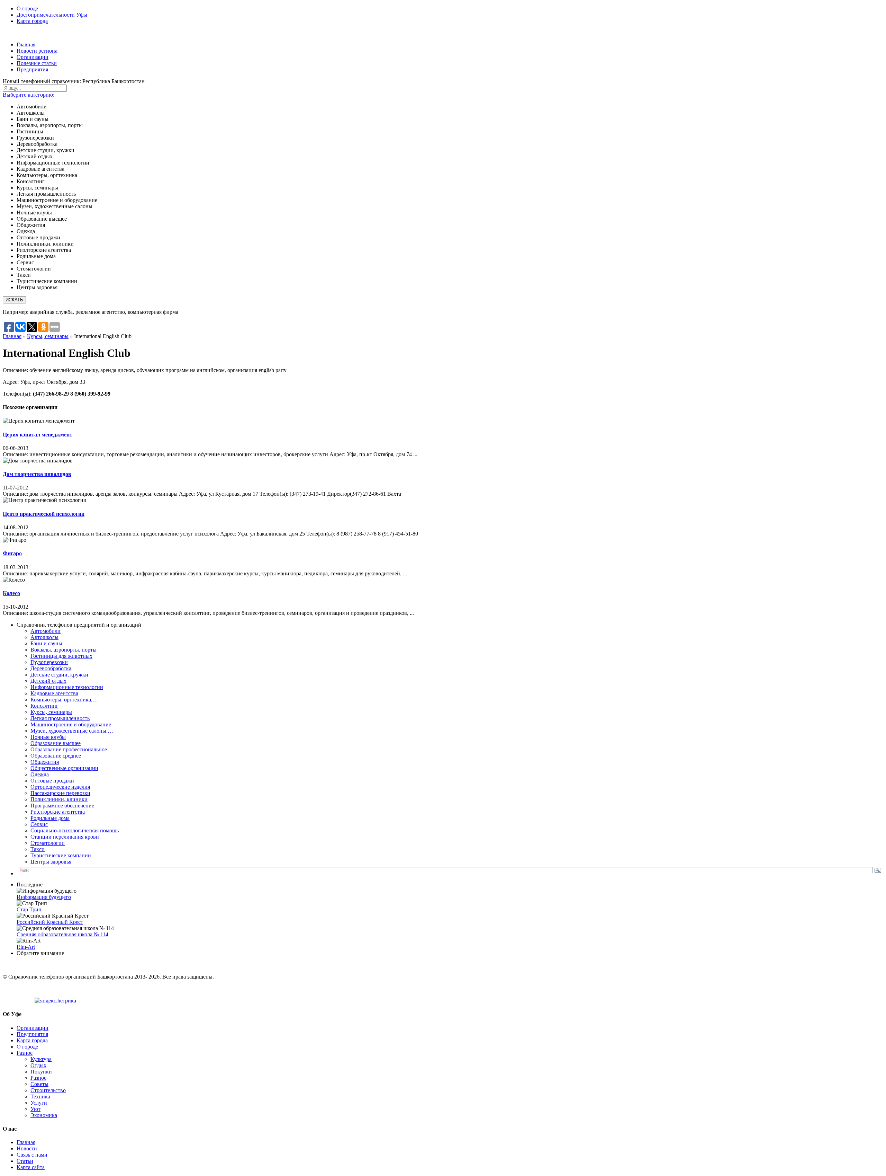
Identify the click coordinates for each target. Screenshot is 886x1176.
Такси (37, 849)
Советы (39, 1084)
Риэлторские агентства (57, 812)
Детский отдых (48, 681)
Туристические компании (60, 855)
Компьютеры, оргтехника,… (64, 699)
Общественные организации (64, 768)
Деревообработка (50, 668)
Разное (25, 1053)
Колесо (11, 593)
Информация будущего (44, 897)
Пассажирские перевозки (60, 793)
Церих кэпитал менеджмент (37, 434)
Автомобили (45, 631)
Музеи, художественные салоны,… (71, 731)
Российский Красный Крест (50, 922)
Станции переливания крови (64, 837)
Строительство (48, 1090)
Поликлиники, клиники (59, 799)
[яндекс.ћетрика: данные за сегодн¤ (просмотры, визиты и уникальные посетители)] (55, 1001)
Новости (27, 1148)
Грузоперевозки (49, 662)
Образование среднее (55, 756)
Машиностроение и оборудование (70, 724)
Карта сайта (31, 1167)
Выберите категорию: (28, 95)
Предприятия (32, 69)
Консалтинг (44, 706)
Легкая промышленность (60, 718)
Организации (32, 57)
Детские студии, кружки (59, 675)
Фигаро (12, 553)
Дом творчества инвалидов (37, 474)
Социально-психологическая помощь (74, 830)
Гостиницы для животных (61, 656)
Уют (35, 1109)
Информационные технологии (66, 687)
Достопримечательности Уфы (52, 15)
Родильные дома (50, 818)
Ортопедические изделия (60, 787)
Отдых (38, 1065)
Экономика (43, 1115)
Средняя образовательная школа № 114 (62, 934)
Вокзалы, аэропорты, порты (63, 650)
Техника (40, 1096)
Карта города (32, 21)
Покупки (41, 1072)
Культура (41, 1059)
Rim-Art (26, 947)
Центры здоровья (50, 862)
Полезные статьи (37, 63)
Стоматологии (47, 843)
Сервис (39, 824)
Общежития (44, 762)
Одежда (39, 774)
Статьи (25, 1161)
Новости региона (37, 51)
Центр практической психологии (43, 514)
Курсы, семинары (48, 336)
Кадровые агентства (54, 693)
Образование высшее (55, 743)
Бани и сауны (46, 643)
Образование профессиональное (68, 749)
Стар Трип (29, 909)
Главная (26, 44)
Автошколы (44, 637)
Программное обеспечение (62, 805)
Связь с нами (32, 1155)
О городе (27, 8)
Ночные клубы (48, 737)
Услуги (38, 1103)
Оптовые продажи (52, 781)
